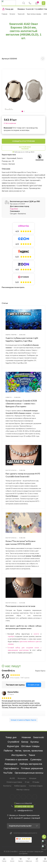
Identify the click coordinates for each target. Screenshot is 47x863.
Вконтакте (12, 796)
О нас (27, 782)
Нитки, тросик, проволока (29, 750)
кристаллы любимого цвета (29, 641)
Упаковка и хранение (16, 759)
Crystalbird (13, 741)
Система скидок (36, 786)
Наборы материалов (31, 764)
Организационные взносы (29, 772)
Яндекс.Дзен (34, 796)
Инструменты (18, 755)
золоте (36, 634)
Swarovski (38, 737)
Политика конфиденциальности (25, 833)
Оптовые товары (30, 746)
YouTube (7, 772)
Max (18, 796)
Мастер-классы (23, 789)
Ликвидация (10, 764)
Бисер (24, 741)
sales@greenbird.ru (25, 810)
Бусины (34, 741)
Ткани (32, 755)
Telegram (23, 796)
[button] (43, 91)
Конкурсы (22, 778)
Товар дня (10, 737)
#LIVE (12, 778)
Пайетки (8, 750)
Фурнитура (13, 746)
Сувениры (35, 759)
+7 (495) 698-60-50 (24, 806)
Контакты (7, 786)
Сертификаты (11, 768)
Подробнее (14, 209)
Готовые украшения (32, 768)
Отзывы (35, 782)
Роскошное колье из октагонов (20, 606)
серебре (11, 636)
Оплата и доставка (14, 782)
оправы (10, 644)
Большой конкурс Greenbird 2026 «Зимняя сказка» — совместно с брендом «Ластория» (21, 403)
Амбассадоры (20, 786)
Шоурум (32, 778)
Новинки (26, 737)
